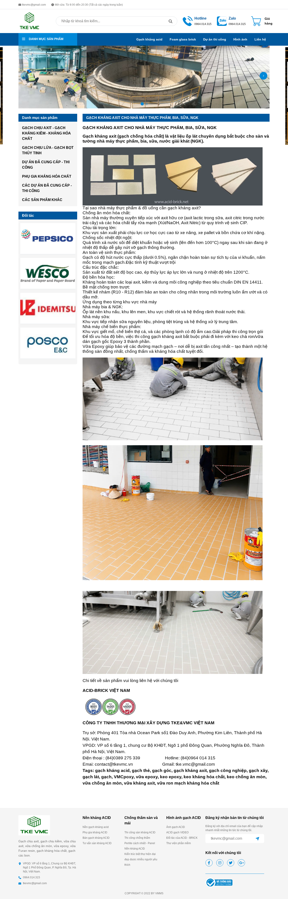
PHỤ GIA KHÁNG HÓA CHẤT (46, 176)
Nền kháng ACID (134, 848)
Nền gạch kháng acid (96, 827)
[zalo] (222, 21)
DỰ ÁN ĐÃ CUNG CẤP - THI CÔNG (46, 164)
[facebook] (209, 862)
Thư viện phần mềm (178, 843)
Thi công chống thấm (137, 837)
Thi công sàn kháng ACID (139, 832)
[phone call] (188, 21)
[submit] (257, 838)
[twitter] (230, 862)
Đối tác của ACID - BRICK (182, 837)
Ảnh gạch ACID (175, 827)
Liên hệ (260, 39)
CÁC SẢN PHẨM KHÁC (42, 200)
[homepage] (29, 21)
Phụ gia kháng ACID (95, 832)
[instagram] (219, 862)
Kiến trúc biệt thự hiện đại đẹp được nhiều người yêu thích (140, 859)
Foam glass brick (183, 39)
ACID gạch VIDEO (177, 832)
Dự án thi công (214, 39)
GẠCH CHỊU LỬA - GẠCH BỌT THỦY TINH (48, 150)
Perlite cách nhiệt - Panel (139, 843)
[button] (24, 76)
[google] (241, 862)
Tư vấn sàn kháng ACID (97, 843)
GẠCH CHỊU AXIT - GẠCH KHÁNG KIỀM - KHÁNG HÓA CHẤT (46, 133)
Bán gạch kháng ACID (96, 837)
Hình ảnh (240, 39)
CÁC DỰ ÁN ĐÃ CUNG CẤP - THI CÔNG (47, 188)
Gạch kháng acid (149, 39)
